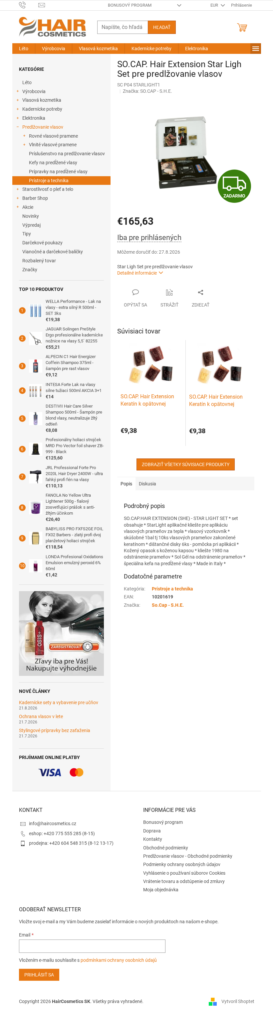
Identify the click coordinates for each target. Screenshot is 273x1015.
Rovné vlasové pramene (53, 136)
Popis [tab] (126, 483)
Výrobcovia (34, 91)
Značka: (147, 91)
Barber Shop (35, 198)
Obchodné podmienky (165, 847)
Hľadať (161, 27)
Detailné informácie (137, 273)
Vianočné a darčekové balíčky (52, 251)
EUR (214, 5)
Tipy (26, 233)
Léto (27, 82)
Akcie (27, 207)
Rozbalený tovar (39, 260)
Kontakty (152, 839)
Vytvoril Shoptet (237, 1001)
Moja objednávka (160, 889)
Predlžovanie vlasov (42, 127)
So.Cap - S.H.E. (168, 605)
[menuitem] (23, 48)
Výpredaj (31, 225)
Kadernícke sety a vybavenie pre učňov (58, 702)
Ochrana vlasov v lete (41, 716)
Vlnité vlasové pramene (53, 144)
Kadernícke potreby (42, 109)
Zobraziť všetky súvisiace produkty (185, 464)
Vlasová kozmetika (41, 100)
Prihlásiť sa (39, 974)
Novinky (30, 216)
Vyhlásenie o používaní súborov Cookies (184, 873)
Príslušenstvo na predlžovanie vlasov (67, 153)
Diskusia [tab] (147, 483)
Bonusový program (129, 5)
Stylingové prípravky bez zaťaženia (54, 730)
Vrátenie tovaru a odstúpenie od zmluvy (184, 881)
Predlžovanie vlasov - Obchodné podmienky (187, 856)
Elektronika (33, 118)
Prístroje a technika (49, 180)
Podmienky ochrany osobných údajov (181, 864)
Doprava (152, 830)
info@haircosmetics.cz (52, 823)
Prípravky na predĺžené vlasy (58, 171)
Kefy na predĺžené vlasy (53, 162)
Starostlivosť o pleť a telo (47, 189)
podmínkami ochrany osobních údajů (119, 960)
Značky (29, 269)
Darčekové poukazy (42, 242)
